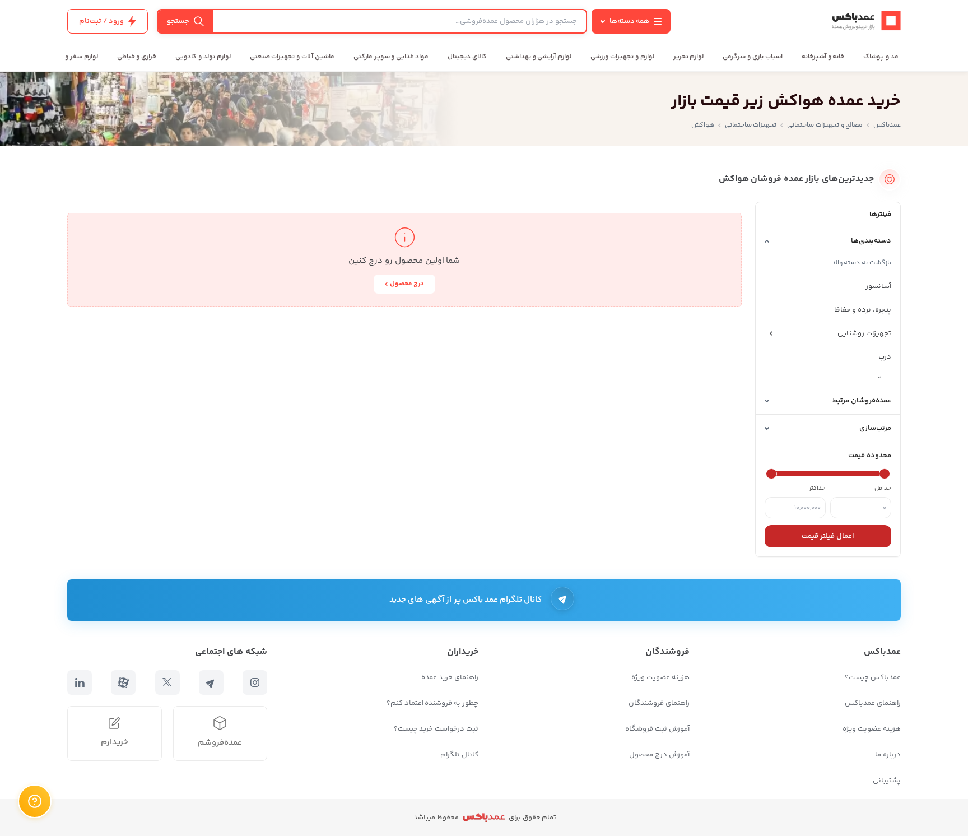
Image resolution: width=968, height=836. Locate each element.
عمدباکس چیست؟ (873, 677)
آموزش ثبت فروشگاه (657, 729)
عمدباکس (887, 125)
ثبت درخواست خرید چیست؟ (436, 729)
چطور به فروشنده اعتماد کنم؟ (432, 703)
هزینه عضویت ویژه (872, 729)
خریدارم (114, 742)
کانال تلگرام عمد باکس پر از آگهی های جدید (465, 599)
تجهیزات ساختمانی (751, 125)
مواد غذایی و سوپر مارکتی (391, 57)
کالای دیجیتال (467, 57)
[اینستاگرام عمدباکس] (255, 682)
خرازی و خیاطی (137, 57)
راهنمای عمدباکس (873, 703)
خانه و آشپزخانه (823, 57)
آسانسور (878, 286)
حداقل (882, 488)
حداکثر (817, 488)
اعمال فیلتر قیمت (828, 536)
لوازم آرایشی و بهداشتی (538, 57)
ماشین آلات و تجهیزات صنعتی (292, 57)
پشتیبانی (887, 780)
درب (884, 357)
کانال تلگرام (459, 754)
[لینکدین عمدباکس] (79, 682)
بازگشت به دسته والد (861, 263)
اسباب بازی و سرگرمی (752, 57)
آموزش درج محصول (659, 754)
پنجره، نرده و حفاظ (863, 309)
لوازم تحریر (688, 57)
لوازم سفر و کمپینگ (68, 57)
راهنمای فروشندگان (659, 703)
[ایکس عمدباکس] (167, 682)
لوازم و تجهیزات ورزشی (622, 57)
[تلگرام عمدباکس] (211, 682)
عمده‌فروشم (220, 742)
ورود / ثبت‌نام (101, 21)
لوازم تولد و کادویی (202, 57)
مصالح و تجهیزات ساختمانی (825, 125)
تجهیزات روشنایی (864, 333)
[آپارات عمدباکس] (123, 682)
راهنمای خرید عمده (449, 677)
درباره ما (888, 754)
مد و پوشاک (881, 57)
